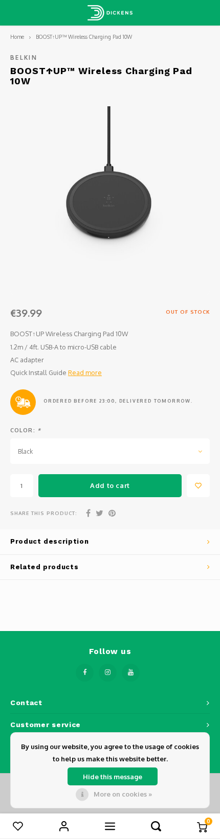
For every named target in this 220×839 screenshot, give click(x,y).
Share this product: (43, 513)
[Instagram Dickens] (108, 673)
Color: (25, 430)
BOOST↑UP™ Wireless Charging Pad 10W (84, 36)
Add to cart (110, 485)
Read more (85, 372)
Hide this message (112, 777)
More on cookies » (123, 794)
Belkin (23, 57)
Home (17, 36)
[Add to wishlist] (198, 485)
